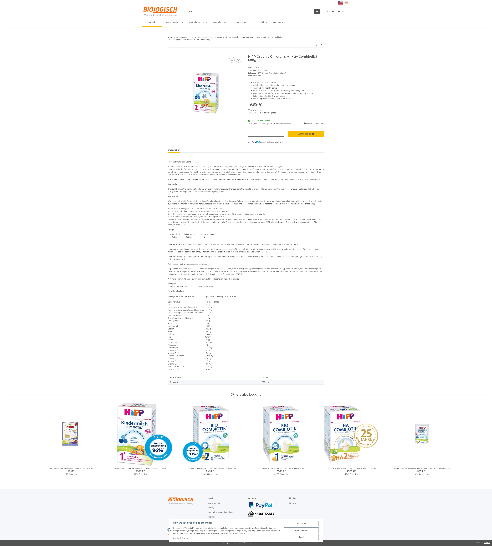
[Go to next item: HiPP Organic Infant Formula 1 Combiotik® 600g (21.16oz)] (321, 44)
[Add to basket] (170, 53)
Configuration (301, 530)
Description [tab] (174, 150)
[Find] (317, 11)
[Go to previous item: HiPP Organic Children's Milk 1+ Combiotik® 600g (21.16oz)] (316, 44)
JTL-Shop (487, 543)
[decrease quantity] (251, 133)
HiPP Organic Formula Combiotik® (271, 73)
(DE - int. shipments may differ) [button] (280, 123)
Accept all (301, 524)
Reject (301, 537)
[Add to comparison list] (232, 60)
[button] (327, 11)
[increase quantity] (281, 133)
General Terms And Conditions (221, 512)
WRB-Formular (214, 503)
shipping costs (270, 113)
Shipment (292, 503)
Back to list (174, 37)
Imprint (176, 538)
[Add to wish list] (238, 60)
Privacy (185, 538)
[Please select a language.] (340, 3)
